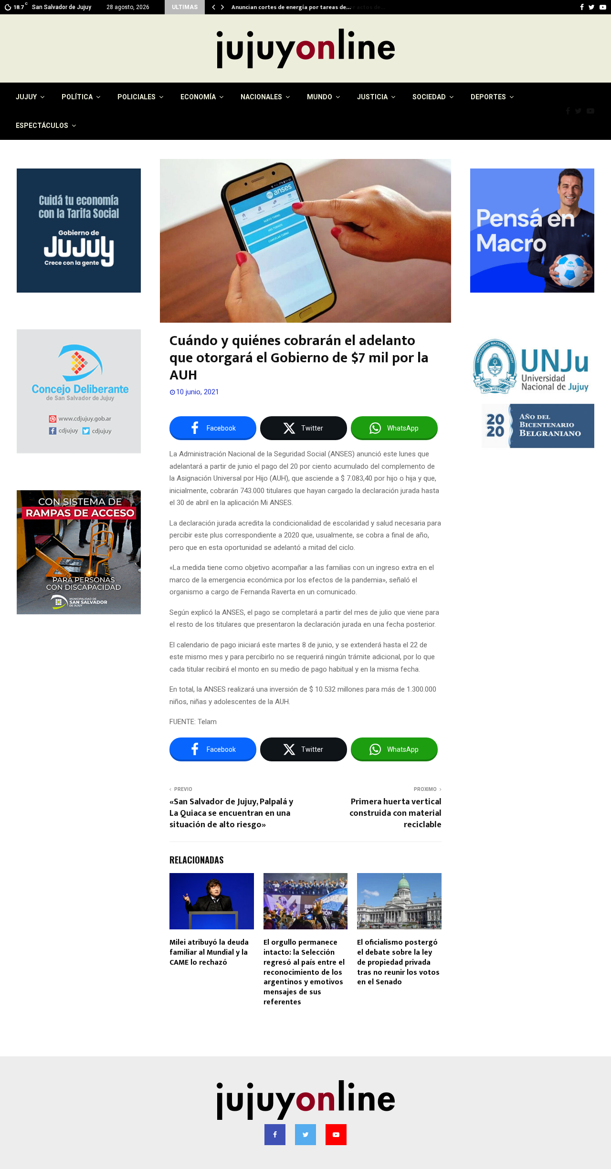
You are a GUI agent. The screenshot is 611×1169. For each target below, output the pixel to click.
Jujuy (26, 97)
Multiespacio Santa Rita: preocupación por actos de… (305, 7)
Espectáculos (42, 125)
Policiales (136, 97)
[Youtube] (593, 111)
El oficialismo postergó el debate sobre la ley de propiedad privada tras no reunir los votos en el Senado (398, 962)
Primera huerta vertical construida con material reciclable (395, 813)
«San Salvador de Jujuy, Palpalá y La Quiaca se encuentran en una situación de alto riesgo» (231, 813)
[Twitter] (581, 111)
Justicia (372, 97)
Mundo (319, 97)
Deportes (488, 97)
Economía (198, 97)
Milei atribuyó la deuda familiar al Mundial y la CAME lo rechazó (209, 952)
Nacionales (261, 97)
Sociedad (429, 97)
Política (77, 97)
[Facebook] (570, 111)
